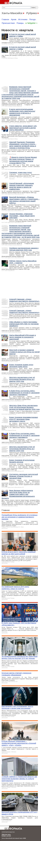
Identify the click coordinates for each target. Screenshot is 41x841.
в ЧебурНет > (31, 23)
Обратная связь (6, 834)
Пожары (20, 23)
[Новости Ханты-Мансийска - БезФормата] (11, 2)
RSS (24, 838)
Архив (13, 19)
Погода (32, 19)
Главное (5, 19)
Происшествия (8, 23)
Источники (22, 19)
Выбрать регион (6, 836)
